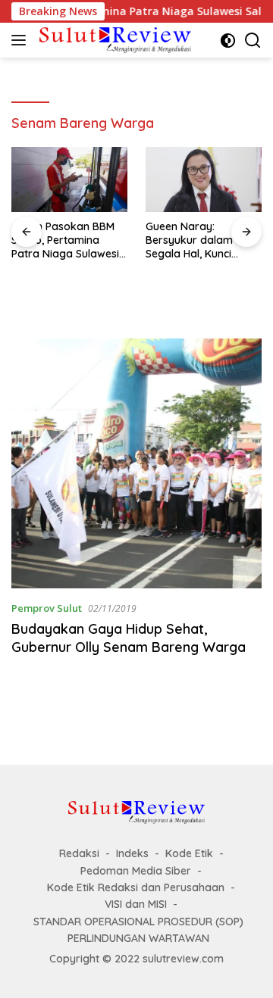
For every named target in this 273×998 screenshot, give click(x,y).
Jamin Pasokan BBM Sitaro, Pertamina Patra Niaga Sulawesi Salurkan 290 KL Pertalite (65, 240)
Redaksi (79, 853)
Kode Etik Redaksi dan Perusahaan (135, 887)
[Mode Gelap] (228, 40)
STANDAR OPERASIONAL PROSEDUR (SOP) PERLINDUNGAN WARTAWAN (138, 930)
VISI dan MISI (136, 904)
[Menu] (21, 40)
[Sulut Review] (113, 39)
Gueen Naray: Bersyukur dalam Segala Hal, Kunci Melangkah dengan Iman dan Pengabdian (201, 240)
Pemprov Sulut (46, 608)
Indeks (132, 853)
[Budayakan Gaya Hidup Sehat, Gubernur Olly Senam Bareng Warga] (136, 463)
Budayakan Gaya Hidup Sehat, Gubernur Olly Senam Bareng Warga (128, 637)
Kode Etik (189, 853)
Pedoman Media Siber (135, 871)
